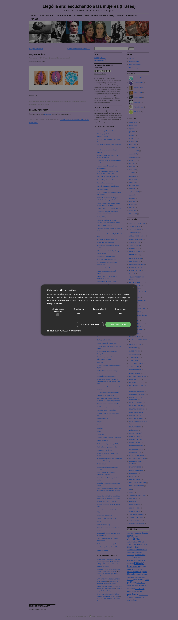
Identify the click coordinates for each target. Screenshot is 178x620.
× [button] (133, 287)
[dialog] (89, 310)
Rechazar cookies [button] (90, 324)
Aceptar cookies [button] (118, 324)
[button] (64, 331)
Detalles (58, 303)
